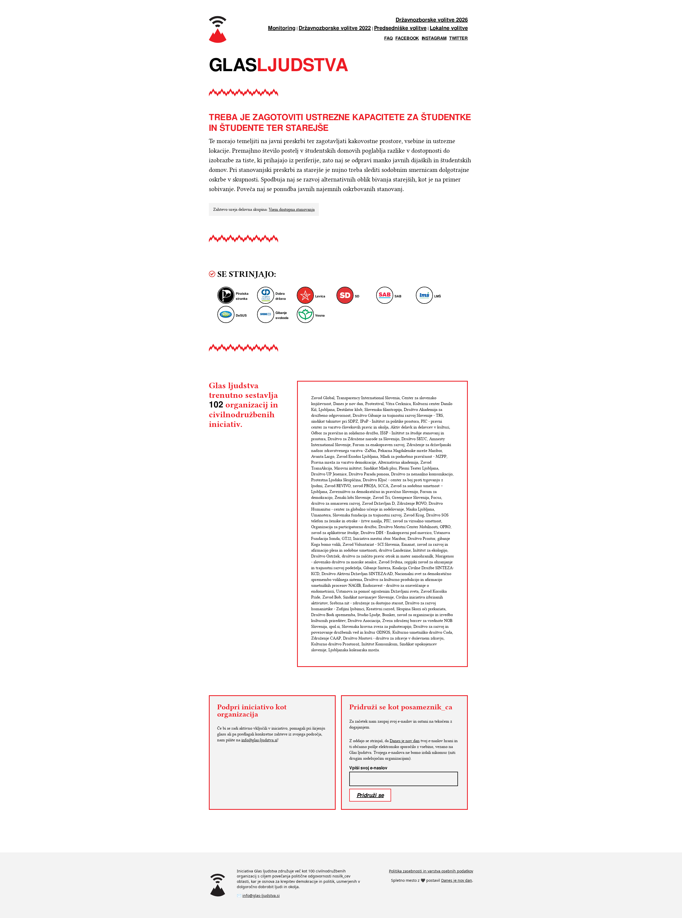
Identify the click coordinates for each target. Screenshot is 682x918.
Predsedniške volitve (400, 28)
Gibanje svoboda (282, 315)
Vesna (320, 315)
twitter (458, 38)
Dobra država (280, 296)
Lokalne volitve (449, 28)
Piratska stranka (242, 296)
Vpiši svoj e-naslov (368, 768)
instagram (434, 38)
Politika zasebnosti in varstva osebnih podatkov (431, 870)
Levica (320, 296)
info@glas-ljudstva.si (259, 740)
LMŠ (437, 296)
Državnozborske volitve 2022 (335, 28)
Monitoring (281, 28)
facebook (407, 38)
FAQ (388, 38)
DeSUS (241, 315)
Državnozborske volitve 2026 (432, 20)
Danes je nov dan (405, 741)
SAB (398, 296)
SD (357, 296)
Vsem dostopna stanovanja (292, 209)
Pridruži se (370, 795)
